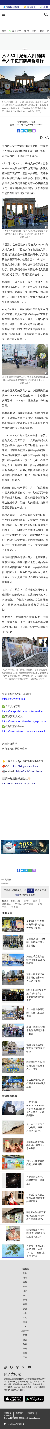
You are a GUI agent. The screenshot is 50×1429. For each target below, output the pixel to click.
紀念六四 (15, 901)
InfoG (25, 1295)
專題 (25, 1304)
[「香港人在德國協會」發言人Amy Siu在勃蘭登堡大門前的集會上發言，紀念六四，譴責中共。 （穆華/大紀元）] (25, 213)
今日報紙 (25, 1269)
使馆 (39, 904)
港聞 (41, 30)
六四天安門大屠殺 (24, 904)
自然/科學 (25, 1331)
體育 (25, 1340)
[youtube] (30, 1367)
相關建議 (7, 1413)
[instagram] (5, 1367)
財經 (25, 1291)
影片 (25, 1273)
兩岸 (25, 1282)
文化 (25, 1326)
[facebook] (11, 1367)
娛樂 (25, 1348)
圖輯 (25, 1353)
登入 (30, 890)
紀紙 (25, 1335)
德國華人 (6, 904)
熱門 (34, 30)
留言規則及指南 (4, 883)
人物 (25, 1313)
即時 (26, 30)
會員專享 (16, 30)
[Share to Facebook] (18, 130)
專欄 (25, 1300)
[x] (23, 1367)
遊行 (35, 901)
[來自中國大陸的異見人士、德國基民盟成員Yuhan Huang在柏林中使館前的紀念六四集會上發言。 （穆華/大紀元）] (25, 359)
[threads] (17, 1367)
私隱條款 (7, 1416)
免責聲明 (30, 1413)
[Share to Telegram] (26, 130)
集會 (26, 901)
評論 (25, 1309)
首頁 (4, 30)
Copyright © (9, 1418)
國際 (25, 1286)
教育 (25, 1344)
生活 (25, 1317)
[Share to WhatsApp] (30, 130)
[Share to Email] (34, 130)
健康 (25, 1322)
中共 (4, 907)
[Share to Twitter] (22, 130)
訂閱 (17, 895)
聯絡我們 (19, 1413)
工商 (25, 1357)
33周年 (14, 907)
